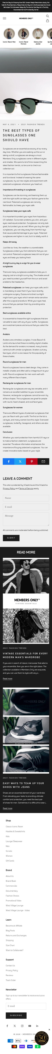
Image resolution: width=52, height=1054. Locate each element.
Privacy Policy (9, 489)
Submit (11, 538)
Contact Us (10, 966)
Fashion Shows (12, 896)
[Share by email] (43, 461)
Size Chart (10, 945)
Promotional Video (13, 901)
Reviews (9, 975)
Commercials (11, 886)
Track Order (11, 980)
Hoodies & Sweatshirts (15, 831)
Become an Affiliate (14, 926)
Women (9, 856)
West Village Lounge (14, 906)
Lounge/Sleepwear (14, 841)
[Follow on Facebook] (7, 1025)
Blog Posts (10, 931)
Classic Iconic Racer (14, 827)
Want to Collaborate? (14, 950)
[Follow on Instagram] (22, 1025)
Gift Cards (10, 861)
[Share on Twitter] (20, 461)
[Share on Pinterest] (32, 461)
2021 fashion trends (33, 124)
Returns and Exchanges (16, 936)
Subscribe (16, 1015)
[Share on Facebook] (8, 461)
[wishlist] (42, 16)
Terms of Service (26, 489)
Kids (8, 837)
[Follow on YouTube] (29, 1025)
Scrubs (9, 851)
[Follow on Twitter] (14, 1025)
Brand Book (11, 881)
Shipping (10, 940)
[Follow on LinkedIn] (37, 1025)
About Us (10, 876)
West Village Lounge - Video (18, 910)
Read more (7, 679)
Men (8, 846)
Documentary (12, 891)
